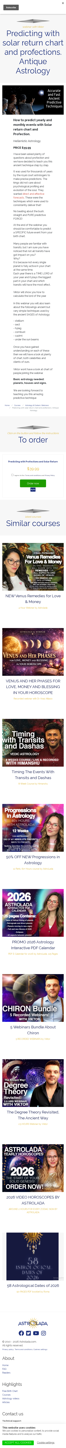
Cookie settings (45, 1442)
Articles (6, 1402)
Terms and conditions (33, 475)
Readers (6, 1372)
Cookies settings (40, 1349)
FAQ (4, 1369)
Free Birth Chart (9, 1391)
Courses (6, 1395)
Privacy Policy (50, 475)
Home (5, 1365)
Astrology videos (10, 1398)
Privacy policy (8, 1349)
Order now (33, 483)
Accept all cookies (18, 1442)
